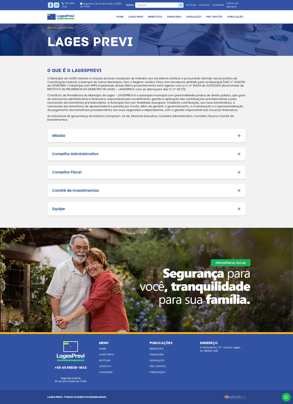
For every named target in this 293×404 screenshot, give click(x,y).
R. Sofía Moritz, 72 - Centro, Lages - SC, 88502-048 (221, 347)
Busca (130, 5)
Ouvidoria (106, 372)
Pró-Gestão (214, 16)
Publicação (235, 16)
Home (119, 16)
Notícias (104, 360)
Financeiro (174, 16)
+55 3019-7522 (68, 5)
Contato (105, 366)
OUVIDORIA (218, 5)
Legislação (193, 16)
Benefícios (155, 16)
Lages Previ (135, 16)
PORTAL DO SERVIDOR (232, 5)
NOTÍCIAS (191, 5)
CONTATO (204, 5)
